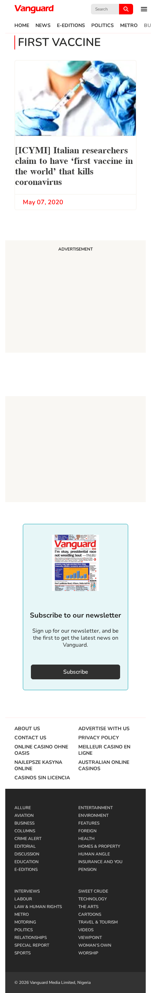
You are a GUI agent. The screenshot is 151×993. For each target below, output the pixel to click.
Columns (24, 831)
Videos (85, 930)
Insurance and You (100, 862)
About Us (27, 729)
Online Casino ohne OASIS (41, 750)
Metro (129, 25)
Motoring (25, 922)
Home (21, 25)
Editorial (25, 846)
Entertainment (95, 808)
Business (24, 823)
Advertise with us (104, 729)
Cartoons (89, 914)
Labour (23, 899)
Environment (93, 815)
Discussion (26, 854)
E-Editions (71, 25)
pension (87, 869)
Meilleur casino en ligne (104, 750)
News (43, 25)
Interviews (27, 891)
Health (86, 838)
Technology (92, 899)
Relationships (30, 937)
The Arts (88, 906)
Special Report (31, 945)
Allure (22, 808)
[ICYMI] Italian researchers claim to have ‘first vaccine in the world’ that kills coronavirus (74, 165)
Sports (22, 953)
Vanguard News (34, 9)
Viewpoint (90, 937)
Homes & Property (99, 846)
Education (26, 862)
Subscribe (75, 672)
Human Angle (94, 854)
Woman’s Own (94, 945)
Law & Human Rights (38, 906)
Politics (102, 25)
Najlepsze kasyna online (38, 765)
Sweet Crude (93, 891)
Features (88, 823)
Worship (88, 953)
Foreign (87, 831)
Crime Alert (27, 838)
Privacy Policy (98, 738)
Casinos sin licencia (42, 778)
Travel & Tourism (98, 922)
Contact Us (30, 738)
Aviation (24, 815)
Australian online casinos (103, 765)
